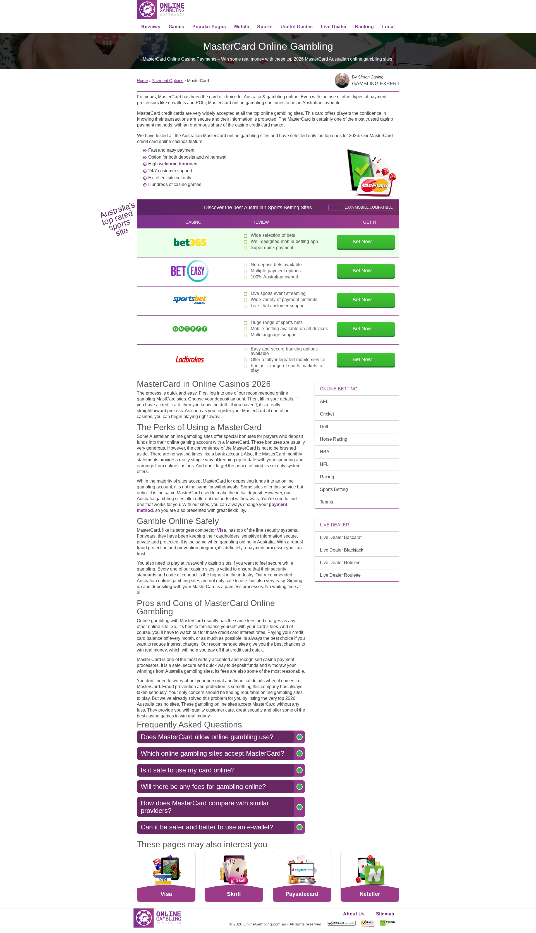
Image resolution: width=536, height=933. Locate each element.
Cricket (327, 414)
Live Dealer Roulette (340, 575)
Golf (324, 426)
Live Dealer (334, 26)
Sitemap (385, 913)
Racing (327, 476)
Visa (221, 530)
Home (142, 80)
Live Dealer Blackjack (341, 550)
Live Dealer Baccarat (341, 537)
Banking (364, 26)
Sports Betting (334, 489)
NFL (324, 464)
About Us (354, 913)
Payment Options (167, 80)
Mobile (241, 26)
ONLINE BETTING (338, 388)
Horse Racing (333, 439)
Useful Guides (297, 26)
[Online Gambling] (161, 9)
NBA (324, 451)
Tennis (326, 502)
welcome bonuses (178, 163)
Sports (264, 26)
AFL (324, 401)
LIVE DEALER (334, 524)
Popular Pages (209, 26)
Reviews (150, 26)
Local (388, 26)
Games (176, 26)
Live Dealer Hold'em (340, 562)
